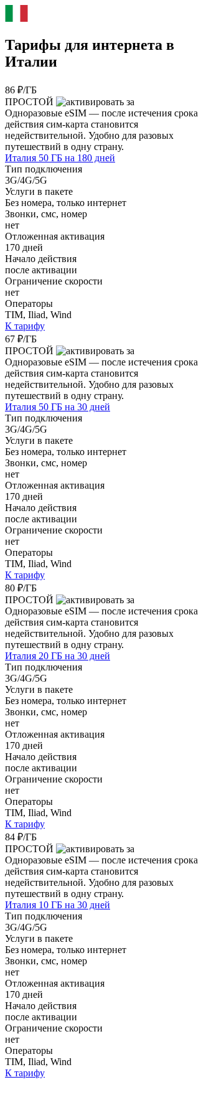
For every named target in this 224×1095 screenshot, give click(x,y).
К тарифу (25, 326)
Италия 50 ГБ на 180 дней (60, 158)
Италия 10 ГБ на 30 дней (57, 905)
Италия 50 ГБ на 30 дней (57, 407)
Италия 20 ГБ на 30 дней (57, 656)
